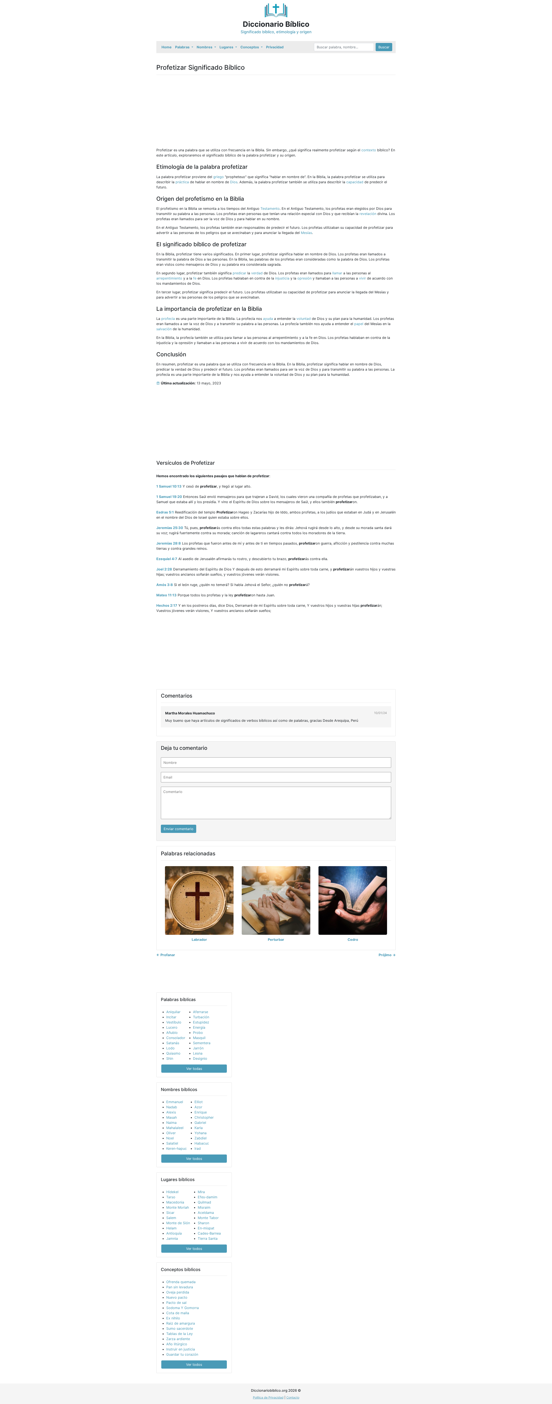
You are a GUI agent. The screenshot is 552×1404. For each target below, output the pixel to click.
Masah (171, 1117)
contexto (368, 150)
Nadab (171, 1107)
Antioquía (174, 1233)
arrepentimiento (169, 278)
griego (218, 177)
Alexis (171, 1112)
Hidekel (172, 1192)
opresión (304, 278)
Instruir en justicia (180, 1349)
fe (194, 278)
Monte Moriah (177, 1207)
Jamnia (172, 1238)
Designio (200, 1058)
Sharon (203, 1223)
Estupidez (201, 1022)
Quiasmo (173, 1053)
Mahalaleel (174, 1128)
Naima (171, 1122)
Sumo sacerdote (179, 1328)
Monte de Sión (178, 1223)
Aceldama (206, 1212)
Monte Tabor (208, 1218)
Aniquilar (173, 1012)
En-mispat (206, 1228)
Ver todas (194, 1068)
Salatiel (172, 1143)
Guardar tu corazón (182, 1354)
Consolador (175, 1038)
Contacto (292, 1397)
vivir (362, 278)
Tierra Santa (208, 1238)
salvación (164, 329)
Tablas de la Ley (179, 1333)
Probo (198, 1032)
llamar (337, 273)
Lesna (197, 1053)
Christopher (204, 1117)
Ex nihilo (173, 1318)
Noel (170, 1138)
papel (358, 324)
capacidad (354, 182)
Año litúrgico (176, 1344)
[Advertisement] (276, 108)
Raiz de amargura (180, 1323)
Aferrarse (200, 1012)
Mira (201, 1192)
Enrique (200, 1112)
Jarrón (198, 1048)
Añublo (172, 1032)
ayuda (268, 318)
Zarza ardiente (178, 1339)
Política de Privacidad (268, 1397)
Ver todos (194, 1158)
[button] (184, 47)
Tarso (170, 1197)
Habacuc (201, 1143)
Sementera (201, 1043)
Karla (198, 1128)
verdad (257, 273)
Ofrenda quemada (181, 1282)
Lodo (170, 1048)
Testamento (270, 208)
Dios (233, 182)
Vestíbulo (173, 1022)
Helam (171, 1228)
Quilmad (204, 1202)
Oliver (171, 1133)
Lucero (171, 1027)
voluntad (303, 318)
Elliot (198, 1102)
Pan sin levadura (179, 1287)
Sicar (170, 1212)
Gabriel (200, 1122)
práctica (182, 182)
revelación (367, 214)
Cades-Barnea (209, 1233)
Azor (198, 1107)
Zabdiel (200, 1138)
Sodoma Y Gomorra (182, 1308)
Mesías (306, 233)
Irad (197, 1148)
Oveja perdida (177, 1292)
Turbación (201, 1017)
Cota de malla (177, 1313)
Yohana (200, 1133)
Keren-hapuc (176, 1148)
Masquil (199, 1038)
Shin (169, 1058)
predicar (239, 273)
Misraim (204, 1207)
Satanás (172, 1043)
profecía (168, 318)
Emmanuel (174, 1102)
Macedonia (175, 1202)
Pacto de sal (176, 1302)
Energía (199, 1027)
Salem (171, 1218)
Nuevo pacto (176, 1297)
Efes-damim (207, 1197)
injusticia (282, 278)
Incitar (171, 1017)
